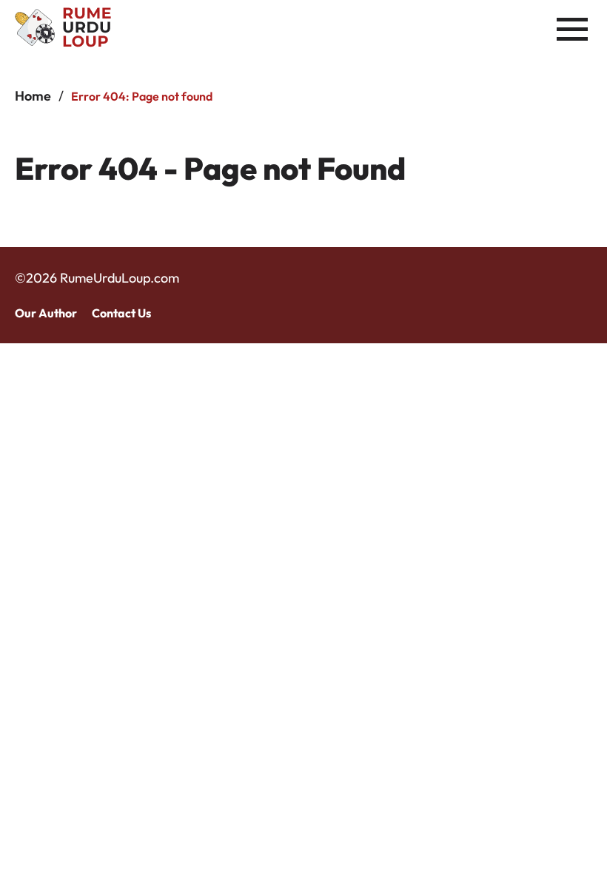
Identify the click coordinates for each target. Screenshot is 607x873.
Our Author (46, 313)
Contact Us (121, 313)
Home (33, 95)
